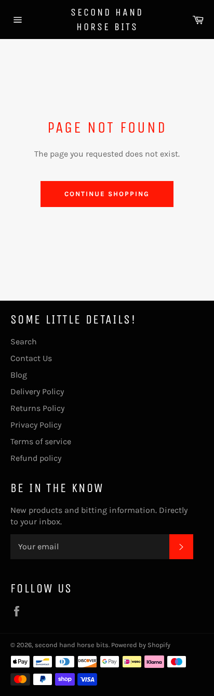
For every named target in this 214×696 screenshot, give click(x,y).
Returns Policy (37, 408)
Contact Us (31, 358)
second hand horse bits (107, 19)
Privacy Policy (35, 425)
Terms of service (40, 441)
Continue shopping (106, 194)
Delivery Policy (37, 391)
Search (23, 341)
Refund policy (35, 458)
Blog (18, 375)
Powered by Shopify (140, 645)
